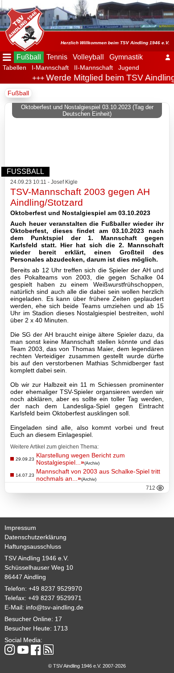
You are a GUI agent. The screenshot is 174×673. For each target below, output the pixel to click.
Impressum (20, 527)
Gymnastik (126, 57)
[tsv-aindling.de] (22, 27)
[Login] (168, 57)
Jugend (128, 67)
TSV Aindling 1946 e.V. (36, 558)
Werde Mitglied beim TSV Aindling (109, 77)
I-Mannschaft (50, 67)
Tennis (56, 57)
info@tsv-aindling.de (54, 607)
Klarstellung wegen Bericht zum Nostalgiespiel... (80, 459)
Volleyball (88, 57)
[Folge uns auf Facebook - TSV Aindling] (36, 650)
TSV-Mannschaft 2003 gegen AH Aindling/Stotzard (80, 196)
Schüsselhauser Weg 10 (38, 567)
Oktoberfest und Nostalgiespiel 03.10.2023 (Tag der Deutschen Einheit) (87, 110)
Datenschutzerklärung (35, 537)
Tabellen (14, 67)
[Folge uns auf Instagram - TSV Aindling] (9, 650)
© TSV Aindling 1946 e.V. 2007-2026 (87, 666)
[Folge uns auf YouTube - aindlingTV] (23, 650)
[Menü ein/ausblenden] (7, 57)
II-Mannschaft (93, 67)
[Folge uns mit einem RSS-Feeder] (48, 650)
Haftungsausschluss (32, 546)
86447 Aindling (25, 576)
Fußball (29, 57)
